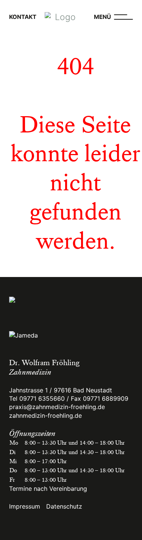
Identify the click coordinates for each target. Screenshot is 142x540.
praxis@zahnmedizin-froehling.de (57, 407)
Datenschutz (64, 506)
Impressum (24, 506)
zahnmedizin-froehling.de (45, 415)
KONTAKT (22, 16)
